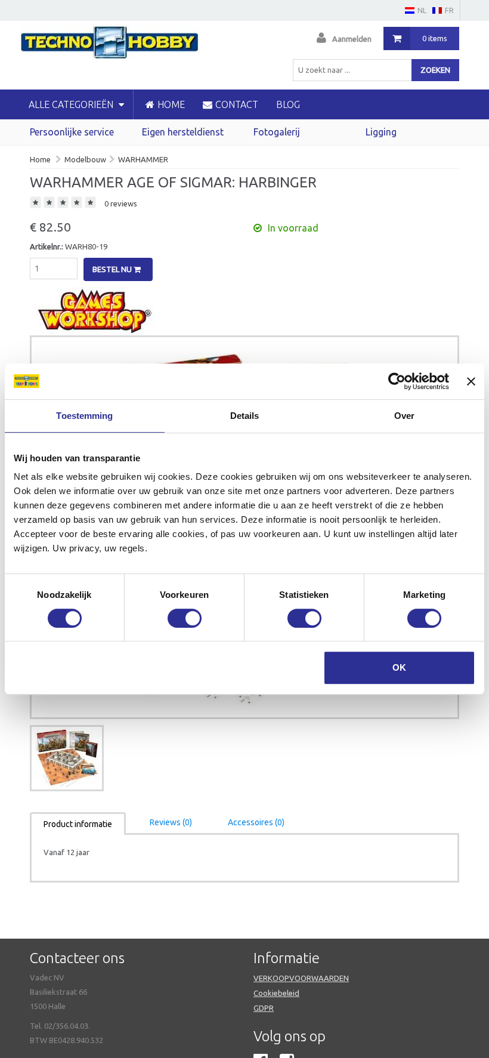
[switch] (185, 618)
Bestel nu (113, 269)
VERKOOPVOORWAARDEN (301, 978)
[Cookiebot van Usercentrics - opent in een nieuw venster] (397, 381)
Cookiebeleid (276, 993)
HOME (171, 104)
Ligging (381, 132)
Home (40, 159)
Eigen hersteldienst (183, 132)
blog (288, 104)
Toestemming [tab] (84, 416)
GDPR (263, 1008)
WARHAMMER (143, 159)
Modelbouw (85, 159)
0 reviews (120, 203)
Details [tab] (244, 416)
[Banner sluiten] (471, 381)
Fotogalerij (276, 132)
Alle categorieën (72, 104)
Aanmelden (352, 39)
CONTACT (236, 104)
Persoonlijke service (72, 132)
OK (399, 667)
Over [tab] (404, 416)
